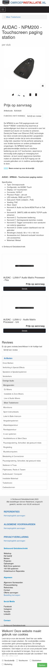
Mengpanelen (8, 385)
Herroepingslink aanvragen (14, 515)
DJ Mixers (8, 389)
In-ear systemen (9, 434)
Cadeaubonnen (9, 487)
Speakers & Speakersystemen (15, 372)
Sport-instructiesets (11, 411)
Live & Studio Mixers (12, 398)
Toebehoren (7, 483)
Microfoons (7, 407)
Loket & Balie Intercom (12, 416)
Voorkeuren (23, 660)
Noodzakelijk (9, 660)
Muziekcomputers (10, 451)
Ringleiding (7, 447)
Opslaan (42, 665)
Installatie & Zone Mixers (13, 394)
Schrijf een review (34, 116)
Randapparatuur (9, 429)
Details (24, 288)
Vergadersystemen (10, 420)
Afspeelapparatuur (10, 425)
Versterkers (7, 376)
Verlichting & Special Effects (13, 367)
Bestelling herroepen (12, 595)
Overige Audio (8, 380)
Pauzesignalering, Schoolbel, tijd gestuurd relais (22, 442)
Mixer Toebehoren (11, 402)
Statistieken (36, 660)
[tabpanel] (13, 95)
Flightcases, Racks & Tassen (14, 469)
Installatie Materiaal (10, 478)
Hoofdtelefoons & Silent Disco (15, 438)
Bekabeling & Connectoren (13, 456)
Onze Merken (8, 363)
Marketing (8, 664)
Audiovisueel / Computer (12, 474)
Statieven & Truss (10, 465)
